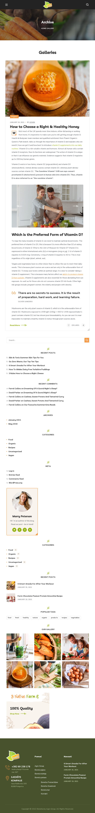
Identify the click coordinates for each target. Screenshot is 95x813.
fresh (17, 618)
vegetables (75, 618)
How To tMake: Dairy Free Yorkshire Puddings (29, 369)
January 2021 (14, 420)
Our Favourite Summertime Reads (39, 405)
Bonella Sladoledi (48, 786)
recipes (64, 618)
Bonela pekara (40, 777)
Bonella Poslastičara (49, 782)
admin (32, 122)
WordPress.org (15, 483)
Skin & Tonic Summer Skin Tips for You (26, 357)
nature (35, 618)
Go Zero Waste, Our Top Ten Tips (24, 361)
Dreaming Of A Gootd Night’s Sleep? (40, 388)
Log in (11, 471)
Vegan (11, 455)
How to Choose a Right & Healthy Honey (44, 126)
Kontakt (44, 793)
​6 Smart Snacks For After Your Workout (27, 365)
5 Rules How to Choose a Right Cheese (26, 373)
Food (10, 439)
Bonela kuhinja (40, 773)
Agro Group (39, 766)
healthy (26, 618)
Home (43, 28)
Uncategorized (15, 451)
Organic (14, 117)
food (9, 618)
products (54, 618)
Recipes (11, 447)
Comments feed (16, 479)
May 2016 (12, 424)
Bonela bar (45, 790)
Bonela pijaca (40, 770)
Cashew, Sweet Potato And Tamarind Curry (44, 396)
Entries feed (14, 475)
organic (44, 618)
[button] (88, 5)
